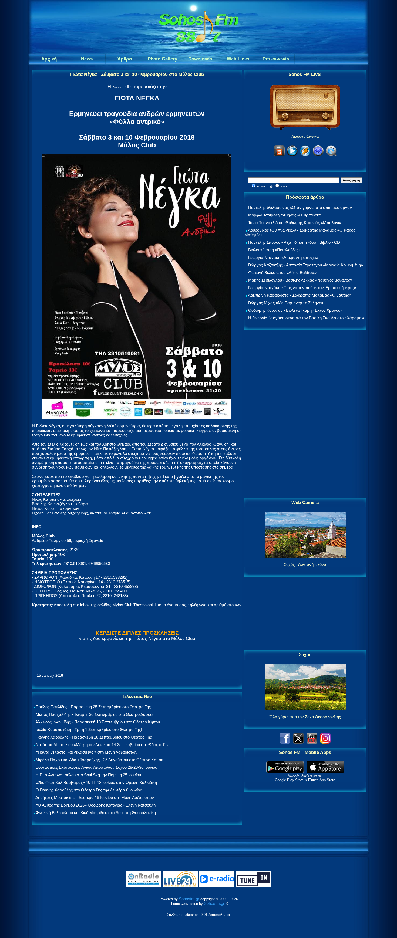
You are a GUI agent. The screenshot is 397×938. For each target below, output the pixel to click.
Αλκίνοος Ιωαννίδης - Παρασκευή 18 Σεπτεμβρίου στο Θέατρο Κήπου (97, 722)
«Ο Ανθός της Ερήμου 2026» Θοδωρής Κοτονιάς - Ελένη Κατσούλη (96, 805)
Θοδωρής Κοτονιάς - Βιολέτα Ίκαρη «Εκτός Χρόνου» (295, 310)
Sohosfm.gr (189, 898)
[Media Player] (292, 155)
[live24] (180, 886)
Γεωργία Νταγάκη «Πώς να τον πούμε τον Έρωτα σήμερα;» (302, 287)
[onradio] (143, 886)
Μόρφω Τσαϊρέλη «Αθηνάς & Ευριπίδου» (284, 215)
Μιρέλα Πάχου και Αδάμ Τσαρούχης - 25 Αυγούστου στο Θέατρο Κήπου (99, 759)
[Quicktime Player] (331, 155)
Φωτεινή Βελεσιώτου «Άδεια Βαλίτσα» (282, 272)
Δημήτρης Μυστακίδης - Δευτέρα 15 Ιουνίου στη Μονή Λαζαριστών (94, 797)
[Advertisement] (305, 414)
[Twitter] (298, 742)
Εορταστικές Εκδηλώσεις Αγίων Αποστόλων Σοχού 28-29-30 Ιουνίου (96, 767)
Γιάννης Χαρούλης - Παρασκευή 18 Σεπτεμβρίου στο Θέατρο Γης (94, 737)
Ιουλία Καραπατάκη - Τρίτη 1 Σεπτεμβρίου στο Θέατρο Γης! (89, 729)
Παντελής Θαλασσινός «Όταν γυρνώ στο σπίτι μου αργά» (300, 207)
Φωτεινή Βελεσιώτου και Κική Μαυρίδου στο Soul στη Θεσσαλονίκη (96, 812)
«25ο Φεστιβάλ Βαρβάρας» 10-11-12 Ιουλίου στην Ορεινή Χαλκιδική (96, 782)
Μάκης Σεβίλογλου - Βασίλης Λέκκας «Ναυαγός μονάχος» (300, 280)
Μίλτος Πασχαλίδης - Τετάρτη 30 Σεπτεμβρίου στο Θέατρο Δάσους (95, 714)
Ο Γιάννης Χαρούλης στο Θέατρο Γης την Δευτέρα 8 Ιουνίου (89, 790)
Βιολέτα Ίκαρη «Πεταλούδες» (274, 250)
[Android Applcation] (285, 771)
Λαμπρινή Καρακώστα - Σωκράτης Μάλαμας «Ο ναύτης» (299, 295)
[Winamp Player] (305, 155)
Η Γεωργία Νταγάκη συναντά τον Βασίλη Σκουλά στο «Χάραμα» (306, 318)
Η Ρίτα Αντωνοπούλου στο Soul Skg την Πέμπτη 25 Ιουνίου (88, 775)
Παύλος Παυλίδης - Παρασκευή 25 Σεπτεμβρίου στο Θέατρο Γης (93, 707)
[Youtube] (312, 742)
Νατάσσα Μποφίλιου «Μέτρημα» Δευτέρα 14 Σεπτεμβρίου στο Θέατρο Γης (102, 744)
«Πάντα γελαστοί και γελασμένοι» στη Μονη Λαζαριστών (86, 752)
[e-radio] (217, 886)
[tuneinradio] (253, 886)
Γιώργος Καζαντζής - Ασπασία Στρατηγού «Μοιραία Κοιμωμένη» (305, 265)
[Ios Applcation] (325, 771)
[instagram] (325, 742)
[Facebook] (285, 742)
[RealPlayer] (318, 155)
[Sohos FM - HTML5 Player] (279, 155)
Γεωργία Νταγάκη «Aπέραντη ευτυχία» (283, 257)
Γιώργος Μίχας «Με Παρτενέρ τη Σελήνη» (285, 302)
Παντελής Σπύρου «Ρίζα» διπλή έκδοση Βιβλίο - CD (294, 242)
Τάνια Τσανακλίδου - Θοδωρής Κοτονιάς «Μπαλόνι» (294, 222)
